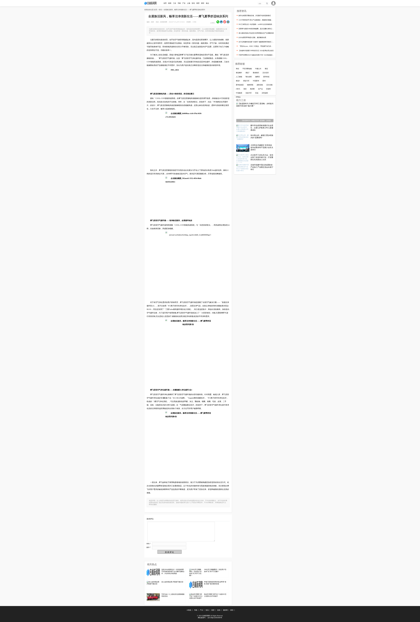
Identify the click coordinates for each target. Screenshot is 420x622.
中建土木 (258, 68)
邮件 (149, 547)
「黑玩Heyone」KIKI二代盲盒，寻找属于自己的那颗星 (256, 46)
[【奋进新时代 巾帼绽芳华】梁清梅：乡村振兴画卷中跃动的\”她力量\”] (254, 113)
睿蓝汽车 (246, 81)
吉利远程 (265, 93)
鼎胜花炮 (260, 85)
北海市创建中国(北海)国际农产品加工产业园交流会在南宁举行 (261, 167)
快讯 (193, 3)
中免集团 (239, 93)
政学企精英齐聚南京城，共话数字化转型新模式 (255, 15)
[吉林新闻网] (151, 4)
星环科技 (266, 77)
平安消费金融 (247, 68)
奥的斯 (252, 89)
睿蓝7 (247, 73)
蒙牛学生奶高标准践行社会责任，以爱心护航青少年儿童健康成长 (261, 128)
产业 (183, 3)
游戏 (218, 610)
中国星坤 (256, 81)
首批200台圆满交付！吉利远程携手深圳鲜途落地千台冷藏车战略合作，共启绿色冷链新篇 (172, 571)
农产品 (260, 89)
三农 (174, 3)
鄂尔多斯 (249, 77)
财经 (202, 3)
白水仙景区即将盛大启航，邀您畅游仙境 (252, 37)
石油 (256, 93)
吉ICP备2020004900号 (214, 617)
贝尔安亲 (265, 73)
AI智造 (189, 610)
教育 (198, 3)
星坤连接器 (240, 85)
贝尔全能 (269, 85)
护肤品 (238, 97)
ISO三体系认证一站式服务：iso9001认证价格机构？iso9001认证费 (256, 24)
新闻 (169, 3)
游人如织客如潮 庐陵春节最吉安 (172, 582)
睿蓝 (266, 68)
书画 (179, 3)
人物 (188, 3)
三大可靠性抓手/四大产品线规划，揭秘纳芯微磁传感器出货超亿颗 (256, 20)
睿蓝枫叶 (239, 73)
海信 (237, 68)
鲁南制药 (256, 73)
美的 (245, 89)
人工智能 (239, 77)
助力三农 (241, 100)
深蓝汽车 (249, 93)
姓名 (149, 543)
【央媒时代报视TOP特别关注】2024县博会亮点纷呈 (256, 50)
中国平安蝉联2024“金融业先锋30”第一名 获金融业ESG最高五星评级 (256, 55)
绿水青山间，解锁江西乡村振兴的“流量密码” (261, 136)
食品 (207, 3)
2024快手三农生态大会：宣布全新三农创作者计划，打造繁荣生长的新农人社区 (261, 157)
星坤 (264, 81)
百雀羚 (268, 89)
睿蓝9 (238, 81)
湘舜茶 (257, 77)
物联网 (225, 610)
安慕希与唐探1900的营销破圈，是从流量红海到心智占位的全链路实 (256, 29)
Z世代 (238, 89)
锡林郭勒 (250, 85)
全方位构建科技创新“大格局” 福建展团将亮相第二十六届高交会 (256, 42)
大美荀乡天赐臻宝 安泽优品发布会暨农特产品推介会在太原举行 (261, 147)
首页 (165, 3)
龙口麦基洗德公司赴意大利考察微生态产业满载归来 (256, 33)
